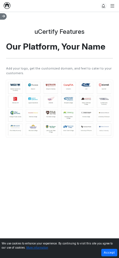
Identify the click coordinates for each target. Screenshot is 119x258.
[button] (103, 6)
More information (37, 247)
